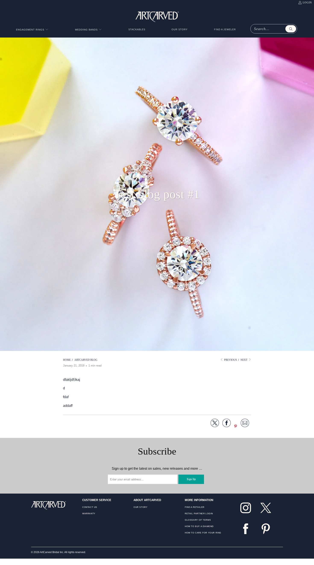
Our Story (140, 507)
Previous (230, 359)
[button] (32, 29)
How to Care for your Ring (203, 533)
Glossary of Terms (198, 520)
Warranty (88, 513)
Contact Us (89, 507)
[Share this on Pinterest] (235, 426)
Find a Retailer (194, 507)
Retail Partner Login (199, 513)
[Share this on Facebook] (226, 423)
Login (307, 2)
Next (244, 359)
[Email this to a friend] (245, 423)
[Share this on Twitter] (215, 423)
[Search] (290, 28)
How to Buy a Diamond (199, 526)
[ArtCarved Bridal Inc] (157, 16)
